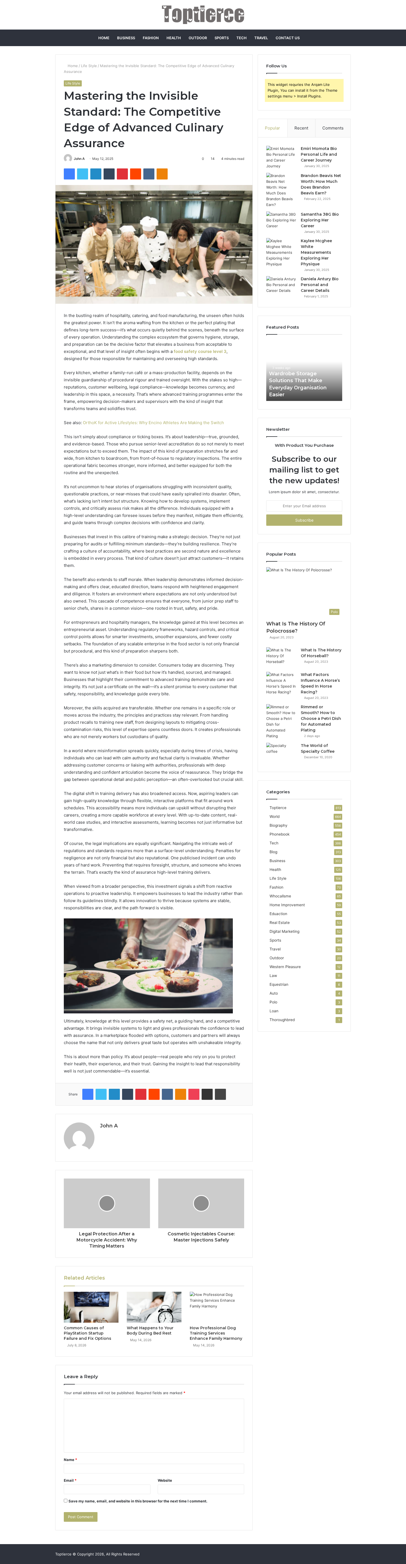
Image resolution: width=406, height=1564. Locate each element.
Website (165, 1480)
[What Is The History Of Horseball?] (281, 657)
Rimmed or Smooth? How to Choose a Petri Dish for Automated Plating (321, 718)
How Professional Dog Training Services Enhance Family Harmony (216, 1333)
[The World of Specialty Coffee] (281, 753)
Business (126, 38)
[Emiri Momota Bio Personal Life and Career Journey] (281, 157)
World (275, 816)
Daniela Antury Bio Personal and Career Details (320, 284)
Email (70, 1480)
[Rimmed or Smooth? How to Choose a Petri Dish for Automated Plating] (281, 721)
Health (174, 38)
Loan (274, 1011)
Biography (279, 825)
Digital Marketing (284, 931)
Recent (301, 128)
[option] (304, 370)
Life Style (89, 66)
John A (79, 159)
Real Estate (280, 922)
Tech (241, 38)
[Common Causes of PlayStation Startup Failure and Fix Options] (91, 1307)
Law (273, 975)
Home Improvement (287, 905)
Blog (273, 852)
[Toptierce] (203, 15)
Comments (333, 128)
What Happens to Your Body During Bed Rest (150, 1330)
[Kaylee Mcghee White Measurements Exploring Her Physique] (281, 252)
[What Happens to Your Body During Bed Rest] (154, 1307)
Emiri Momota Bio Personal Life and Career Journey (319, 154)
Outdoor (198, 38)
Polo (273, 1002)
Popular (272, 128)
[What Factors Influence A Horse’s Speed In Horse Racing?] (281, 683)
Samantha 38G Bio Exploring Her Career (320, 220)
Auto (274, 993)
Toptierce (278, 807)
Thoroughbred (282, 1020)
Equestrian (279, 984)
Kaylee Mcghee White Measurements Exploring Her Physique (316, 252)
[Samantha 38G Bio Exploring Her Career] (281, 222)
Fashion (151, 38)
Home (103, 38)
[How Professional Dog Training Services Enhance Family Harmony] (217, 1307)
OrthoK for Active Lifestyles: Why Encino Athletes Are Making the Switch (153, 422)
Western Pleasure (285, 967)
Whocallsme (280, 896)
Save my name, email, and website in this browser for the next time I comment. (137, 1501)
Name (70, 1459)
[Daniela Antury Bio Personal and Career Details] (281, 286)
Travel (261, 38)
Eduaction (278, 914)
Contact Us (288, 38)
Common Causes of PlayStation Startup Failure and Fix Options (87, 1333)
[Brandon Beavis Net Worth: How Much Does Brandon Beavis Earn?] (281, 190)
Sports (222, 38)
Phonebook (279, 834)
